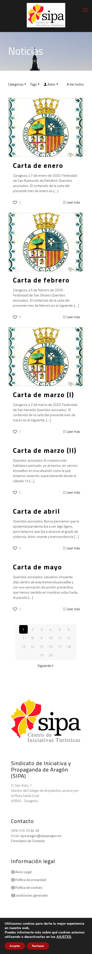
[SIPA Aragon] (46, 14)
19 (41, 655)
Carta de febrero (41, 280)
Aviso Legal (23, 871)
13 (23, 646)
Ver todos (76, 84)
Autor (51, 84)
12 (69, 637)
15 (41, 646)
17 (60, 646)
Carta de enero (38, 165)
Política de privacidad (30, 879)
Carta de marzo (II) (45, 450)
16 (51, 646)
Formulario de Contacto (28, 840)
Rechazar (38, 946)
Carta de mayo (37, 567)
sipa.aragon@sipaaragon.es (41, 835)
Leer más (73, 202)
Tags (33, 84)
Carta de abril (36, 511)
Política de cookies (28, 887)
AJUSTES (63, 937)
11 (60, 637)
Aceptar (15, 946)
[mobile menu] (85, 10)
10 (51, 637)
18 (69, 646)
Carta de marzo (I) (43, 394)
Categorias (16, 84)
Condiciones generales (31, 895)
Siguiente (44, 665)
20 (51, 655)
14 (32, 646)
